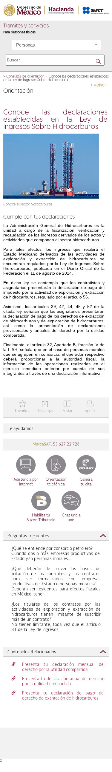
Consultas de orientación (25, 76)
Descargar (44, 407)
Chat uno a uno (71, 517)
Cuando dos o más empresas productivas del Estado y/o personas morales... (55, 554)
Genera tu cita (86, 482)
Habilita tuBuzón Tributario (41, 517)
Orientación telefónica (56, 482)
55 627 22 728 (65, 444)
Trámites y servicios (26, 26)
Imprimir (90, 407)
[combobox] (56, 45)
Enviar (67, 407)
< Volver (98, 85)
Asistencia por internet (25, 482)
